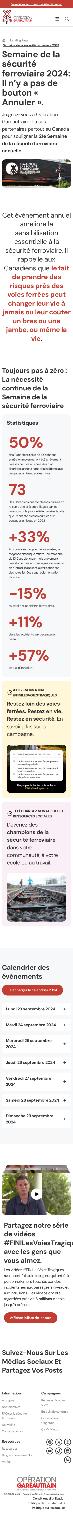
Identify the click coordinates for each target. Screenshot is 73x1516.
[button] (57, 18)
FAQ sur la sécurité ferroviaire (14, 1415)
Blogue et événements (17, 1455)
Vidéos (6, 1462)
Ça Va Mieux (49, 1429)
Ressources (10, 1449)
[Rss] (67, 1459)
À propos (8, 1400)
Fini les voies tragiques (49, 1420)
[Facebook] (49, 1442)
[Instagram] (67, 1442)
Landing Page (19, 40)
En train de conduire (54, 1412)
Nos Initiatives (11, 1407)
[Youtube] (49, 1450)
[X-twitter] (58, 1442)
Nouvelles (8, 1425)
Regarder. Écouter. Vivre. (53, 1402)
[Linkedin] (67, 1450)
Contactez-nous (13, 1431)
